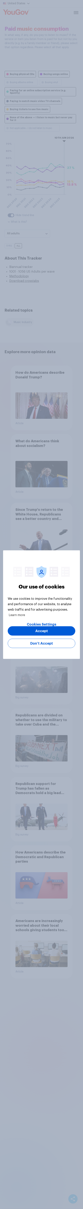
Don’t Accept (41, 643)
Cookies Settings (41, 624)
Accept (41, 631)
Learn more (17, 614)
